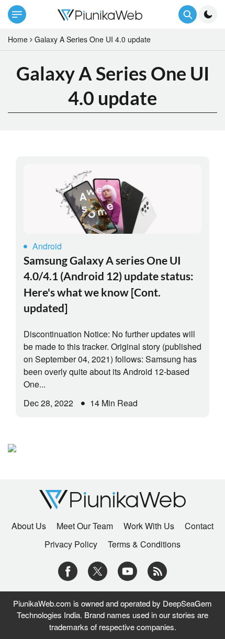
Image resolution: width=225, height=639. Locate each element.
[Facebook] (67, 570)
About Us (29, 526)
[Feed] (157, 570)
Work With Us (148, 526)
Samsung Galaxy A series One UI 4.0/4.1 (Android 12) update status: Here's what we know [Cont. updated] (109, 284)
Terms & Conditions (144, 544)
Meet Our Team (85, 526)
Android (47, 246)
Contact (199, 526)
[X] (97, 570)
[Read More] (112, 199)
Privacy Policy (70, 544)
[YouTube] (127, 570)
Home (18, 39)
